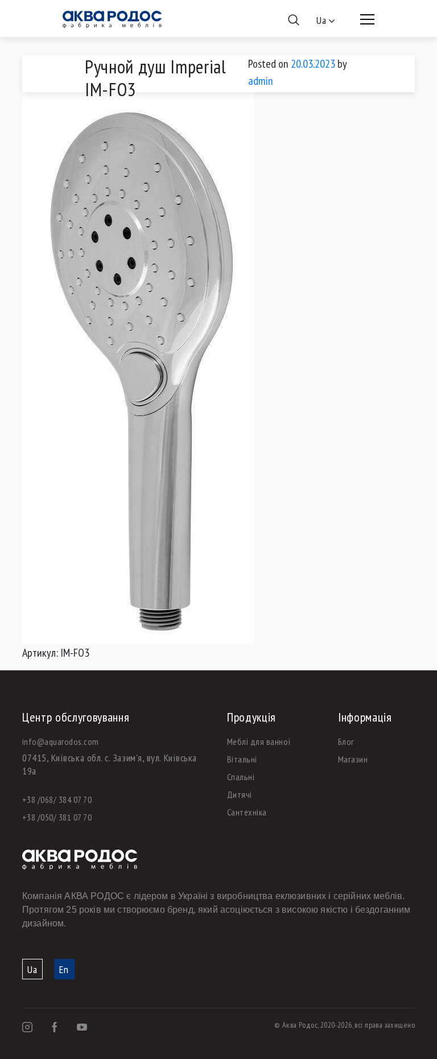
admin (260, 80)
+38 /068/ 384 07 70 (57, 799)
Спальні (240, 776)
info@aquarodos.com (60, 741)
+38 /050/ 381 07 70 (57, 817)
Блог (346, 741)
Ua (32, 969)
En (64, 969)
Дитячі (239, 794)
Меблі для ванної (259, 741)
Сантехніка (247, 812)
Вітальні (242, 759)
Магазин (353, 759)
